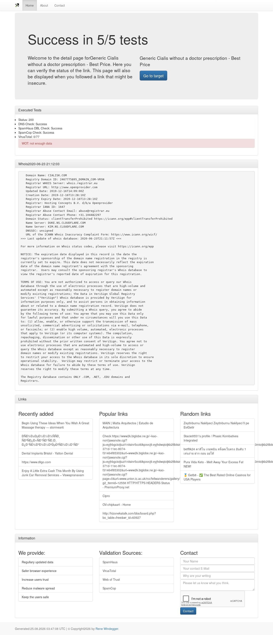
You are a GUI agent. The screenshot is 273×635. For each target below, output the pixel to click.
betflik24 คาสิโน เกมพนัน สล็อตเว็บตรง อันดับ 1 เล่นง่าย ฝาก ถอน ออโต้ (215, 451)
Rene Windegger (107, 628)
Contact (59, 5)
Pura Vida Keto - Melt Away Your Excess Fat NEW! (213, 464)
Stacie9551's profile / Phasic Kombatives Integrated (211, 438)
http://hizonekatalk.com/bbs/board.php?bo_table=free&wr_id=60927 (129, 515)
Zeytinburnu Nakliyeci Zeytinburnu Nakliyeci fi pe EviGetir (216, 425)
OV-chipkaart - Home (117, 504)
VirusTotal (109, 571)
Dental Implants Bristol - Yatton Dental (47, 453)
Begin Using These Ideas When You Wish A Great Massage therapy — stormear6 (55, 425)
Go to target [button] (153, 75)
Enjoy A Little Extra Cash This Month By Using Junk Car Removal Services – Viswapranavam (53, 473)
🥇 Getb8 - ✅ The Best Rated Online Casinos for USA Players (217, 477)
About (44, 5)
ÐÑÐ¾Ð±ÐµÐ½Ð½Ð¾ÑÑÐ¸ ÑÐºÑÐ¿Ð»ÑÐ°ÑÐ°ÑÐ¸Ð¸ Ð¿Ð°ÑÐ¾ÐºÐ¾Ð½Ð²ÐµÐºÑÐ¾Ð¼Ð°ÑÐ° (50, 440)
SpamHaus (110, 562)
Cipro (106, 496)
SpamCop (109, 588)
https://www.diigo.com (36, 462)
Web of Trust (111, 579)
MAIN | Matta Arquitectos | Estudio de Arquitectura (128, 425)
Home (30, 5)
